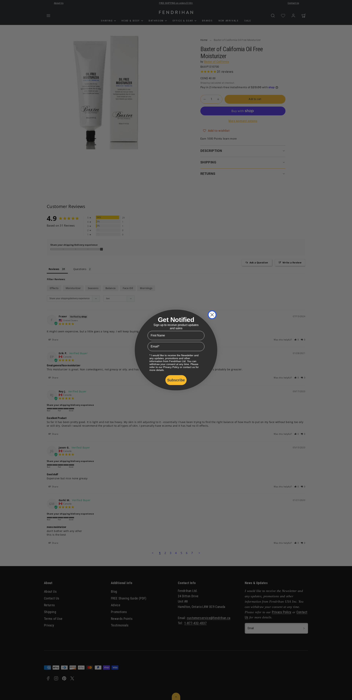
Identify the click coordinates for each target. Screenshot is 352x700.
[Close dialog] (212, 314)
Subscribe (176, 380)
